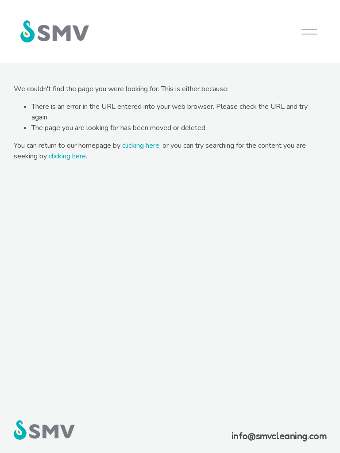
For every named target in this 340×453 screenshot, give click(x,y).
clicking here (140, 145)
